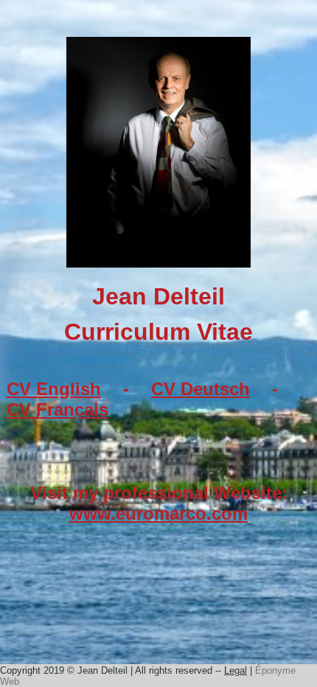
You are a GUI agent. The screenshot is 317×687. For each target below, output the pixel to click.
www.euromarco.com (158, 513)
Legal (235, 670)
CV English (54, 389)
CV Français (57, 409)
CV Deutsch (200, 389)
